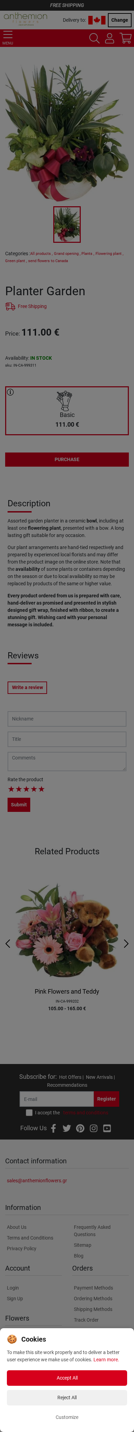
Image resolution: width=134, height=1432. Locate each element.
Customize (67, 1417)
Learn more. (106, 1359)
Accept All (67, 1378)
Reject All (67, 1397)
